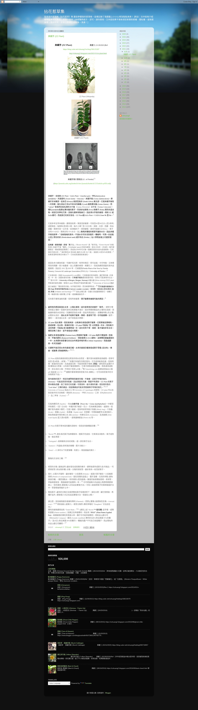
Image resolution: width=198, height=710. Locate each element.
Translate (88, 683)
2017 (124, 95)
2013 (124, 107)
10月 (126, 58)
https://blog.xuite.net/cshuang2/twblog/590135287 (81, 49)
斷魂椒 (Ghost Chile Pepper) (67, 620)
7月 (125, 67)
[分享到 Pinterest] (93, 527)
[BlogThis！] (87, 527)
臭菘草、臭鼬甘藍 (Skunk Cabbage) (70, 643)
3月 (125, 76)
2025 (124, 37)
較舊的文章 (109, 535)
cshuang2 (126, 116)
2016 (124, 98)
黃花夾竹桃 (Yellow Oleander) (68, 654)
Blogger (108, 693)
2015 (124, 101)
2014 (124, 104)
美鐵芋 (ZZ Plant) (56, 36)
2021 (124, 49)
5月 (125, 73)
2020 (124, 86)
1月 (125, 82)
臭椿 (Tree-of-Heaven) (65, 631)
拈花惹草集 (54, 11)
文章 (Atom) (57, 540)
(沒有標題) (52, 569)
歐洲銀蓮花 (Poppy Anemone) (59, 577)
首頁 (81, 535)
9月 (125, 61)
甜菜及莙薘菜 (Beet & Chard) (67, 666)
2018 (124, 92)
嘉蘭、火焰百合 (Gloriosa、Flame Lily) (71, 608)
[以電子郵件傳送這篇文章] (84, 527)
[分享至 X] (89, 527)
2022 (124, 46)
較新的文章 (53, 535)
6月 (125, 70)
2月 (125, 79)
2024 (124, 40)
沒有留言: (76, 527)
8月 (125, 64)
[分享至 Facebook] (91, 527)
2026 (124, 34)
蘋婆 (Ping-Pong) (63, 597)
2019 (124, 89)
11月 (126, 52)
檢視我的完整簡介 (126, 119)
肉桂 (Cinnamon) (63, 585)
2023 (124, 43)
